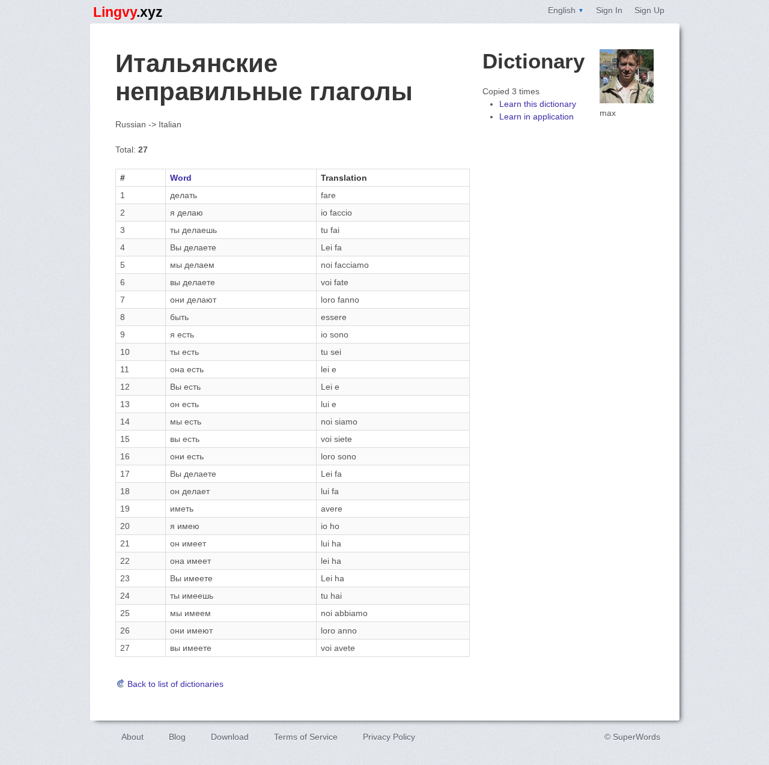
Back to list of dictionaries (175, 684)
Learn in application (536, 116)
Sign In (609, 10)
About (132, 737)
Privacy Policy (389, 737)
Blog (177, 737)
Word (181, 178)
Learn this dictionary (537, 104)
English (566, 10)
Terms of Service (306, 737)
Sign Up (649, 10)
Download (230, 737)
